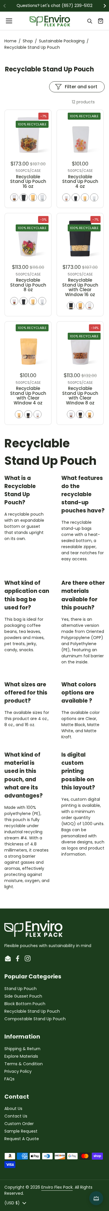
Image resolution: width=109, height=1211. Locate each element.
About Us (13, 1108)
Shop (28, 41)
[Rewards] (96, 1198)
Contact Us (15, 1116)
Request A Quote (21, 1139)
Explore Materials (21, 1056)
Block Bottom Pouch (24, 1004)
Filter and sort (81, 86)
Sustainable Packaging (62, 41)
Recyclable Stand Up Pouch (32, 1011)
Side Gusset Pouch (23, 996)
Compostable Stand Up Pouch (35, 1019)
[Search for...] (89, 21)
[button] (101, 21)
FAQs (9, 1079)
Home (10, 41)
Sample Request (20, 1131)
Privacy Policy (18, 1071)
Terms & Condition (23, 1064)
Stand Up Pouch (20, 989)
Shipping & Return (22, 1049)
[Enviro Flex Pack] (50, 21)
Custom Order (19, 1124)
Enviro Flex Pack (57, 1187)
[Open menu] (9, 21)
